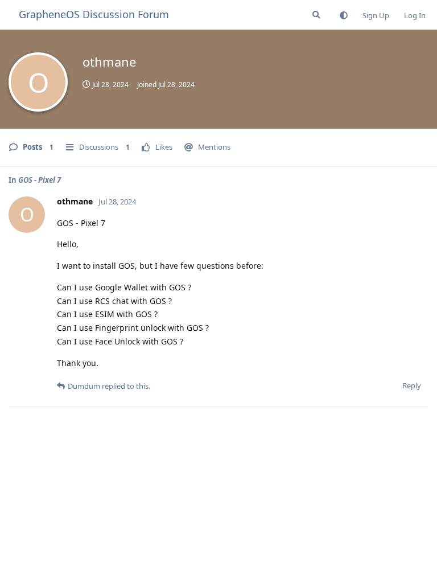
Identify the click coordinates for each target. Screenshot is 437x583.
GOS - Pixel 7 (39, 180)
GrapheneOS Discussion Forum (94, 14)
